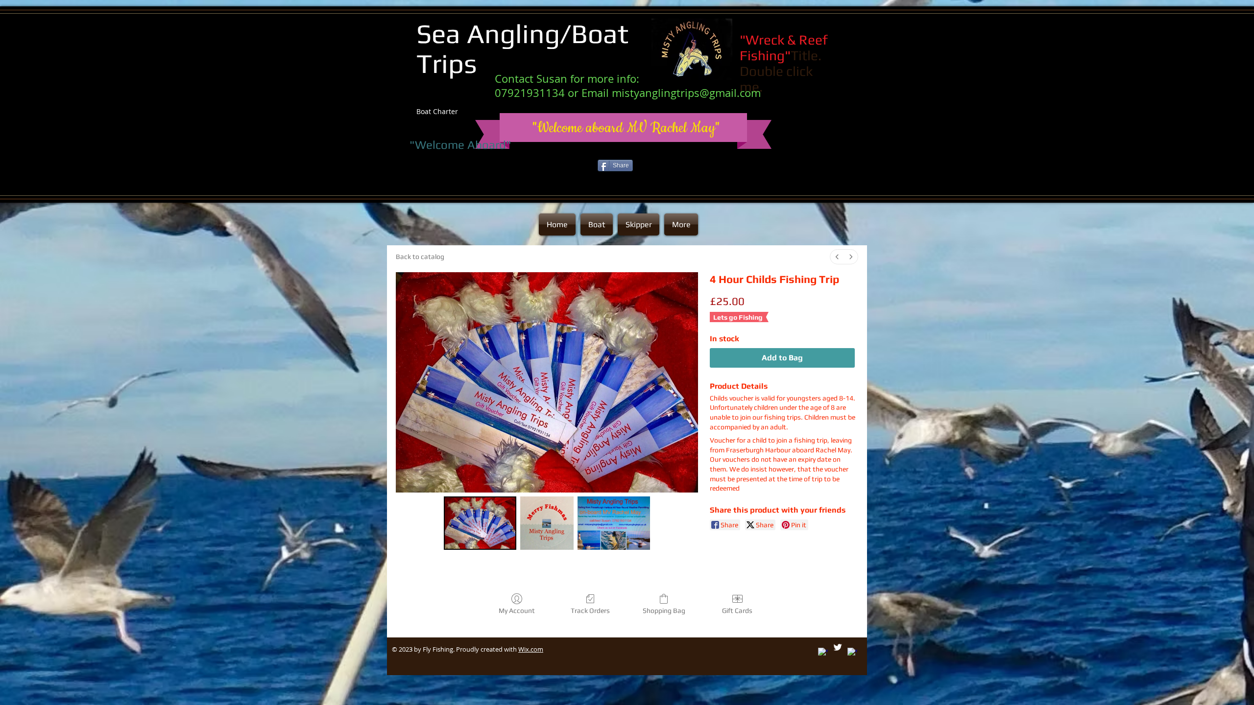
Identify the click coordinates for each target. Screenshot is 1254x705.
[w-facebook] (852, 653)
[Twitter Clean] (838, 647)
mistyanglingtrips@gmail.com (686, 93)
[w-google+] (823, 653)
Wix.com (530, 649)
